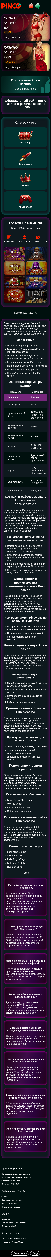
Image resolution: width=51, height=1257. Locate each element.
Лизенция (5, 1219)
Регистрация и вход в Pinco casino (25, 362)
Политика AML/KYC (10, 1184)
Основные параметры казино (22, 345)
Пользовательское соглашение (15, 1174)
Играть (14, 252)
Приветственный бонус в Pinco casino (27, 366)
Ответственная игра (10, 1181)
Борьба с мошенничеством (13, 1223)
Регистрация (20, 1253)
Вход (35, 1253)
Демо (15, 256)
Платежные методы (10, 1207)
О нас (4, 1196)
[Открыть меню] (46, 6)
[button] (46, 1245)
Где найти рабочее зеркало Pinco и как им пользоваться (25, 350)
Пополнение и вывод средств (22, 369)
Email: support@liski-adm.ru (14, 1238)
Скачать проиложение (11, 1200)
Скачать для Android (25, 89)
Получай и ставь (12, 37)
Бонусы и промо (9, 1203)
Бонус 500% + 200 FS (25, 313)
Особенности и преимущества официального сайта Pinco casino (24, 356)
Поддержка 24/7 (8, 1226)
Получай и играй (12, 67)
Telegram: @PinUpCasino (13, 1242)
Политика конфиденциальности (16, 1177)
